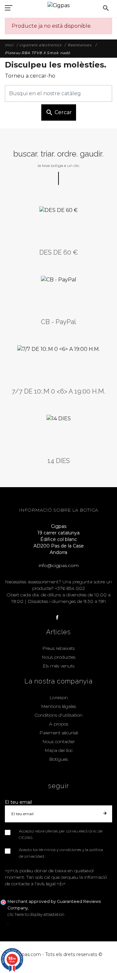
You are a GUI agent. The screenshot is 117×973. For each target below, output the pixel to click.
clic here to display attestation (35, 914)
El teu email (18, 802)
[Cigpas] (58, 4)
